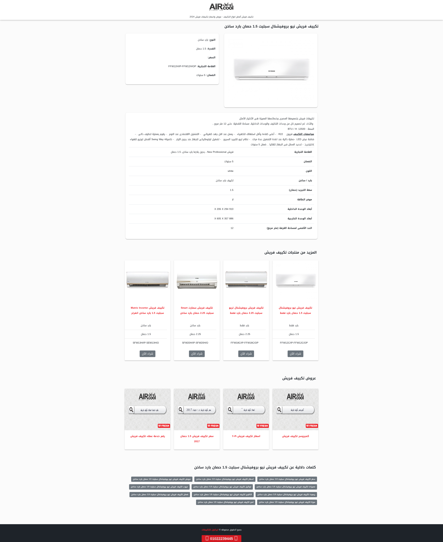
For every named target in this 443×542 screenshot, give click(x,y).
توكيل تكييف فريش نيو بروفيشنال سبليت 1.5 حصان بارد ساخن (222, 486)
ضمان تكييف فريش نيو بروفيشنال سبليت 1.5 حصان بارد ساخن (159, 494)
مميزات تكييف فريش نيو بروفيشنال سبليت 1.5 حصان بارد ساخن (285, 486)
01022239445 (221, 538)
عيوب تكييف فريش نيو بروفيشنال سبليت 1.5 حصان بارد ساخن (159, 486)
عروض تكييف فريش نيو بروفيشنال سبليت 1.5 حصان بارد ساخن (162, 479)
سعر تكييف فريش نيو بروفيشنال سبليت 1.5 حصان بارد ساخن (287, 479)
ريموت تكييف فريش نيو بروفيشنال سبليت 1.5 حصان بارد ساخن (286, 494)
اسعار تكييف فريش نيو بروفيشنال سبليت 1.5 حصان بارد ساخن (225, 479)
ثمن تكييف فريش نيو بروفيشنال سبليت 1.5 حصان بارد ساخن (226, 502)
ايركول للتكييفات (210, 530)
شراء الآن (295, 353)
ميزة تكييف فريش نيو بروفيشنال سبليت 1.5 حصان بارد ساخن (287, 502)
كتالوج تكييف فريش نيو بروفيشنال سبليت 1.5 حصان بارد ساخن (223, 494)
